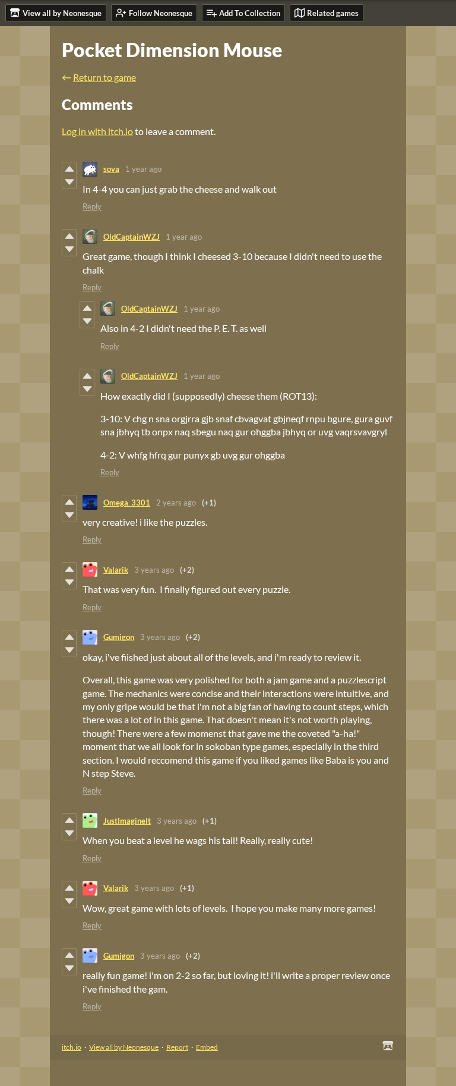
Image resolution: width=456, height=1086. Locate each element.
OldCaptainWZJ (131, 236)
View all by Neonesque (124, 1047)
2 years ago (176, 502)
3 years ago (154, 570)
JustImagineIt (127, 821)
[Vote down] (69, 182)
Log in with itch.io (97, 131)
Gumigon (118, 637)
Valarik (115, 570)
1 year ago (143, 169)
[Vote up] (69, 168)
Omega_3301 (126, 502)
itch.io (71, 1047)
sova (111, 169)
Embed (207, 1047)
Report (177, 1047)
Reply (92, 206)
